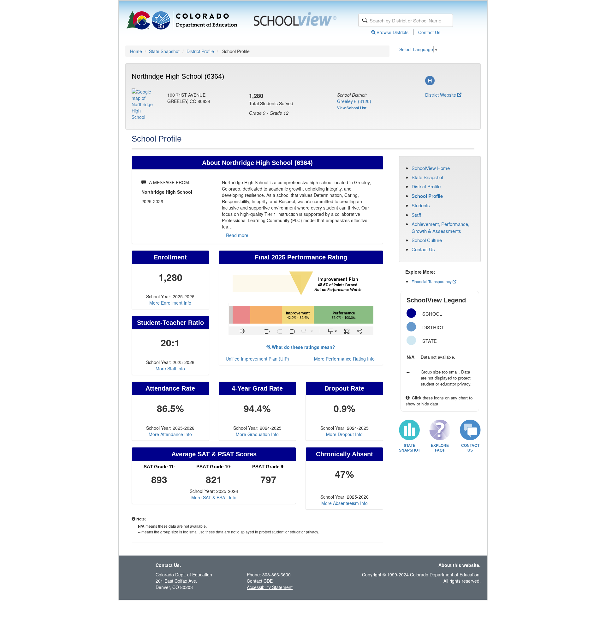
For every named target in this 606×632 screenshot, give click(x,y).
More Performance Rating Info (344, 359)
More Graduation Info (257, 434)
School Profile (427, 195)
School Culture (427, 240)
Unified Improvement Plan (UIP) (257, 359)
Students (421, 205)
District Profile (200, 51)
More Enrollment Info (170, 303)
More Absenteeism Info (344, 503)
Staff (416, 214)
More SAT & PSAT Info (213, 497)
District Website (440, 95)
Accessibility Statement (270, 587)
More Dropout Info (344, 434)
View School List (351, 108)
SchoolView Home (431, 168)
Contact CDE (260, 581)
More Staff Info (170, 368)
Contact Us (429, 32)
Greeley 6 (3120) (354, 101)
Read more (237, 235)
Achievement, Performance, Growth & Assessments (440, 227)
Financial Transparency (432, 281)
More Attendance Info (170, 434)
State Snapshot (164, 51)
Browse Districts (392, 32)
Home (136, 51)
